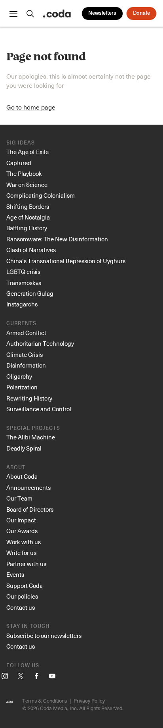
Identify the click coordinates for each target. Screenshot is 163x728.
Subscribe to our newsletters (44, 635)
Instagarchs (22, 304)
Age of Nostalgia (28, 217)
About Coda (22, 476)
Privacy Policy (89, 700)
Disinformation (26, 365)
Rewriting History (29, 398)
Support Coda (24, 585)
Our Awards (22, 530)
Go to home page (30, 107)
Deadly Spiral (24, 448)
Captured (18, 162)
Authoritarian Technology (40, 343)
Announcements (28, 487)
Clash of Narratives (31, 249)
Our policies (22, 596)
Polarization (22, 387)
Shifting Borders (27, 206)
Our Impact (21, 520)
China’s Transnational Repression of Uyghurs (65, 260)
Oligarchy (19, 376)
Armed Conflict (26, 332)
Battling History (26, 227)
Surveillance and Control (38, 408)
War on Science (26, 184)
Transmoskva (24, 282)
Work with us (23, 541)
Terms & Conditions (44, 700)
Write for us (21, 552)
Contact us (20, 607)
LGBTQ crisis (23, 271)
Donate (141, 13)
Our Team (19, 498)
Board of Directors (29, 509)
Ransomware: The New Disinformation (57, 239)
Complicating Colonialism (40, 195)
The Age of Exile (27, 151)
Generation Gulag (29, 293)
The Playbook (24, 173)
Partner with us (26, 563)
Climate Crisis (24, 354)
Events (15, 574)
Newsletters (102, 13)
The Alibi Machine (30, 437)
